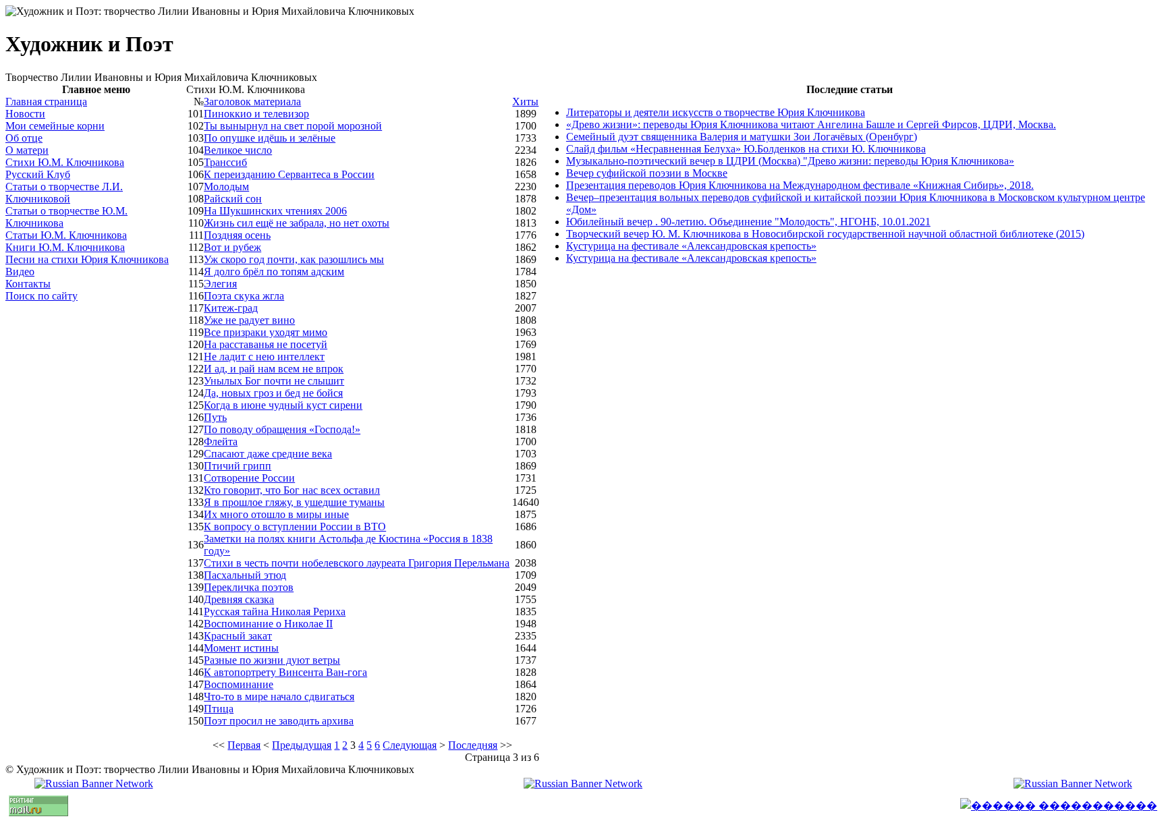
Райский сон (233, 198)
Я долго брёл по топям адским (274, 271)
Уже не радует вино (249, 320)
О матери (27, 150)
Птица (218, 708)
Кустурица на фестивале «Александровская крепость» (691, 246)
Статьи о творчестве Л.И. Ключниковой (64, 192)
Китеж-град (231, 308)
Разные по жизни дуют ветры (272, 660)
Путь (215, 417)
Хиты (525, 101)
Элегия (220, 283)
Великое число (238, 150)
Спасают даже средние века (268, 453)
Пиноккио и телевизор (256, 113)
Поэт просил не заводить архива (279, 721)
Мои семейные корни (55, 126)
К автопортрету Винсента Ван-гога (285, 672)
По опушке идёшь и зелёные (269, 138)
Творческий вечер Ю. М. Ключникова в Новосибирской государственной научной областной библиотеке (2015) (825, 233)
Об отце (24, 138)
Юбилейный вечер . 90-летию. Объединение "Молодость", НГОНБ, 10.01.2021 (748, 221)
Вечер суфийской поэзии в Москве (646, 173)
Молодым (226, 186)
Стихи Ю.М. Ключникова (64, 162)
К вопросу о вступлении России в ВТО (295, 526)
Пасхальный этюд (245, 575)
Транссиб (225, 162)
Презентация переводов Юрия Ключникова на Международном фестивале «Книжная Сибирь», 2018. (800, 185)
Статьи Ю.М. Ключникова (66, 235)
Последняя (472, 745)
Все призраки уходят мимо (265, 332)
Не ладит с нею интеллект (264, 356)
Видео (19, 271)
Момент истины (241, 648)
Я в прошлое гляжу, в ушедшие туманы (294, 502)
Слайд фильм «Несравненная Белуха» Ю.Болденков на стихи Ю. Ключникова (746, 148)
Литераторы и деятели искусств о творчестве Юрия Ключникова (715, 112)
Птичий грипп (237, 466)
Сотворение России (249, 478)
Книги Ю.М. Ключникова (65, 247)
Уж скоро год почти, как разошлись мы (294, 259)
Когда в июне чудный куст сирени (283, 405)
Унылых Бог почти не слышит (274, 381)
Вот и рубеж (232, 247)
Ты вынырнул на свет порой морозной (293, 126)
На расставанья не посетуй (265, 344)
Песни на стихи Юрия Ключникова (87, 259)
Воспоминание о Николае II (268, 623)
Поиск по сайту (41, 296)
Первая (243, 745)
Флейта (221, 441)
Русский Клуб (37, 174)
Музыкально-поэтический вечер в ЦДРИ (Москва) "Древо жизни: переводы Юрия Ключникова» (790, 161)
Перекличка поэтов (249, 587)
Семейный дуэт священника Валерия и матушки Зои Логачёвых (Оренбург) (741, 136)
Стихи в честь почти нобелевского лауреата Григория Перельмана (356, 563)
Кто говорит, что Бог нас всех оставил (292, 490)
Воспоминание (238, 684)
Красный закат (238, 636)
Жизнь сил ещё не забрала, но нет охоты (296, 223)
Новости (25, 113)
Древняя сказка (239, 599)
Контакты (28, 283)
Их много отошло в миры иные (276, 514)
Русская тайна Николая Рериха (274, 611)
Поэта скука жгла (244, 296)
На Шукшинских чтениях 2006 (275, 211)
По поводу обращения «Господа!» (282, 429)
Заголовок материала (252, 101)
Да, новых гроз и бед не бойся (273, 393)
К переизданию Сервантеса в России (289, 174)
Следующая (410, 745)
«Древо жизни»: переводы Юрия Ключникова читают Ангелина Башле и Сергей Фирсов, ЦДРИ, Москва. (811, 124)
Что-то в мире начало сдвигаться (279, 696)
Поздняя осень (237, 235)
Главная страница (46, 101)
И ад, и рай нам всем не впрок (273, 368)
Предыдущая (301, 745)
